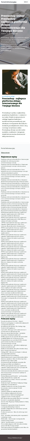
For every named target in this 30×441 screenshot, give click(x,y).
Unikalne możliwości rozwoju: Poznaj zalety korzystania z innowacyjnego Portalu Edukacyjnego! (13, 388)
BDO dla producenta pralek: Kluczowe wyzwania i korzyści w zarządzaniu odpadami (15, 399)
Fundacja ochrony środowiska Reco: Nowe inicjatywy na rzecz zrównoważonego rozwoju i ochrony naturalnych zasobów (14, 171)
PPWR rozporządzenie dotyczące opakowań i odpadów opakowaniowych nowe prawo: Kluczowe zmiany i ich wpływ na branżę (13, 243)
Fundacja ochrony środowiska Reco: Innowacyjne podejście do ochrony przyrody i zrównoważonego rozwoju (15, 161)
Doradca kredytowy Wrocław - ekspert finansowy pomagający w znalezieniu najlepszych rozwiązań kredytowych (14, 322)
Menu (25, 2)
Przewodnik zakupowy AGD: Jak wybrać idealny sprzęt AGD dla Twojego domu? (14, 424)
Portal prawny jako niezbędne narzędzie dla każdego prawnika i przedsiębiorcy (13, 363)
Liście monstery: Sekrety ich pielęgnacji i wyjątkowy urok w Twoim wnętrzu (12, 395)
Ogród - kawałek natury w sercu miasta (12, 422)
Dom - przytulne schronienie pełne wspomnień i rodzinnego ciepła (14, 416)
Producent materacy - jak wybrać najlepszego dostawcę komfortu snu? (14, 346)
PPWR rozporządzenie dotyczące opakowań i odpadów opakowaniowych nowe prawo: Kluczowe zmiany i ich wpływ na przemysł (13, 248)
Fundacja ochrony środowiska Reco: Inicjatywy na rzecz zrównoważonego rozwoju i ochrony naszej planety (15, 176)
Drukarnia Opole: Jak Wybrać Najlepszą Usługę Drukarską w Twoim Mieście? (14, 383)
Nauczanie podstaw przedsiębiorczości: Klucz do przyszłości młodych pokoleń (14, 428)
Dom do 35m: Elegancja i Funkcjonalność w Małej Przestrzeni (14, 402)
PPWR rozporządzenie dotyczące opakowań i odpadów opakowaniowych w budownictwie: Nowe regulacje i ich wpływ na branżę (13, 286)
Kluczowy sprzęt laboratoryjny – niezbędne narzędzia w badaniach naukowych (13, 334)
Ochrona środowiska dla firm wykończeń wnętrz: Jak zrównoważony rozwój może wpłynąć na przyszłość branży (15, 372)
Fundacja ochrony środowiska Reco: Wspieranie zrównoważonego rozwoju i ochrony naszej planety (14, 166)
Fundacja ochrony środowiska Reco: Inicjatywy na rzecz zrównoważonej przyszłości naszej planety (15, 184)
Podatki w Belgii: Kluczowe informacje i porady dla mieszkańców (14, 409)
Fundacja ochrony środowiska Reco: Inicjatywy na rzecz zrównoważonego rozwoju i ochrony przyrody (15, 188)
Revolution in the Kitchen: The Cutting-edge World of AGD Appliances (13, 327)
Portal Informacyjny (8, 2)
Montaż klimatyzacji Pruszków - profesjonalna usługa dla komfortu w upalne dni (14, 376)
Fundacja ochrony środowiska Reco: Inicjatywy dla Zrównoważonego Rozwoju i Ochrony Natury (14, 180)
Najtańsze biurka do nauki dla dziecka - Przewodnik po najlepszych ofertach (12, 392)
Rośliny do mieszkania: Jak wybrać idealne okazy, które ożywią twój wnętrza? (14, 349)
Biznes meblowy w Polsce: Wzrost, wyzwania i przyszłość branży (14, 380)
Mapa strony (5, 152)
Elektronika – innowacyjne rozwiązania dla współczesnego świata (13, 419)
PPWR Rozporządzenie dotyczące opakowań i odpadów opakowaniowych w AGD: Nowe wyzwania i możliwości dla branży (14, 214)
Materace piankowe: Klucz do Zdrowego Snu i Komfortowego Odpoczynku (14, 359)
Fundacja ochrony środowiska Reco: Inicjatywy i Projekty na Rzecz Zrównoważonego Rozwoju (14, 206)
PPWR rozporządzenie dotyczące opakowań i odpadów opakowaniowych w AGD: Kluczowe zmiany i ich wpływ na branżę (13, 219)
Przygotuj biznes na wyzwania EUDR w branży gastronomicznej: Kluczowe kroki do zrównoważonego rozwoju (14, 341)
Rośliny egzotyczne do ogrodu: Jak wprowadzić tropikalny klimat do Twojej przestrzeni (14, 337)
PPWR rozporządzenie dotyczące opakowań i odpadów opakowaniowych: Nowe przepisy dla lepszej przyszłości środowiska (14, 367)
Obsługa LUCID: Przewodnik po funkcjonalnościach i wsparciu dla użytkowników (14, 356)
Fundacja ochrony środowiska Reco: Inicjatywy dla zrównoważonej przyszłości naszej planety (14, 209)
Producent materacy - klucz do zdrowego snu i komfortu (14, 412)
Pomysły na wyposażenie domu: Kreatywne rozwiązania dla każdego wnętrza (13, 406)
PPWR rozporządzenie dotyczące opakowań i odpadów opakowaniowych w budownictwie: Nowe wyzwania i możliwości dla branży (13, 291)
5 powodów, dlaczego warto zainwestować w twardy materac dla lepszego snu (13, 330)
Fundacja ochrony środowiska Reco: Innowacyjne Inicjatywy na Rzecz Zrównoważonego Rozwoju (15, 203)
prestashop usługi (8, 96)
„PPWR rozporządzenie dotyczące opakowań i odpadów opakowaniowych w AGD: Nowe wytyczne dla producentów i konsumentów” (14, 224)
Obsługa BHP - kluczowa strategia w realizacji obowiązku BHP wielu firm (14, 352)
